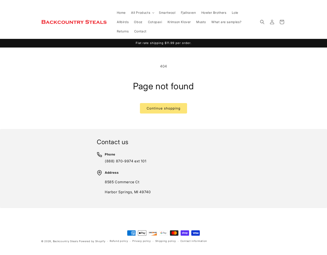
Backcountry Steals (65, 241)
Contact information (193, 241)
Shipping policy (165, 241)
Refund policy (119, 241)
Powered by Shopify (92, 241)
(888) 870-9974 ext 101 (125, 161)
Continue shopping (163, 108)
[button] (142, 12)
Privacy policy (141, 241)
